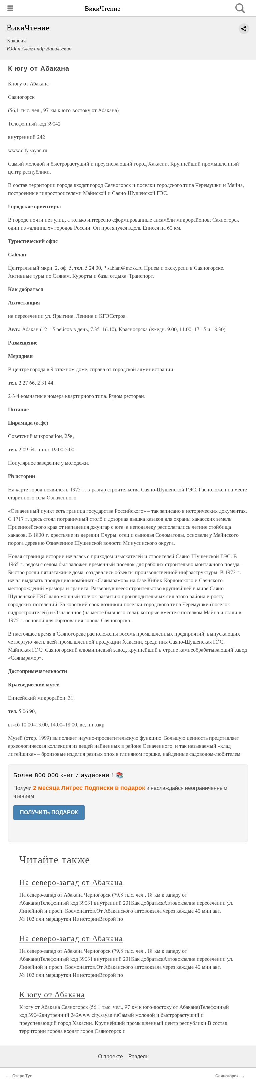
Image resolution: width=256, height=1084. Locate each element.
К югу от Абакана (52, 994)
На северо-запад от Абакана (71, 882)
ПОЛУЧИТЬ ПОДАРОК (49, 812)
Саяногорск (226, 1076)
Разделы (139, 1056)
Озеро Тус (22, 1076)
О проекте (110, 1056)
